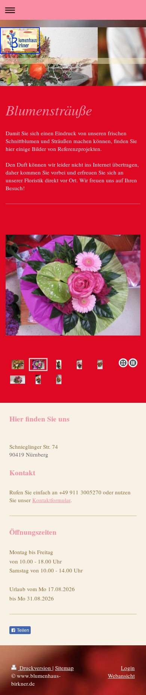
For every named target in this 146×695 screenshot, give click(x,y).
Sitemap (64, 667)
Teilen (22, 630)
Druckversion (35, 667)
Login (128, 667)
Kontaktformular (51, 500)
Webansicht (121, 675)
